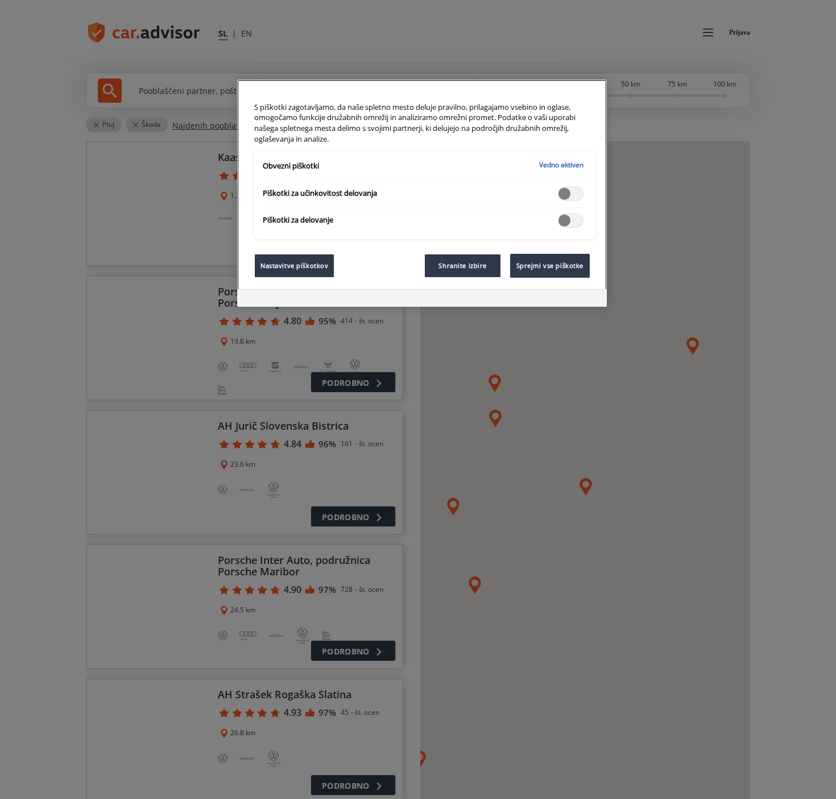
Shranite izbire (462, 265)
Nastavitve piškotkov (294, 265)
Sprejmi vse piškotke (549, 265)
